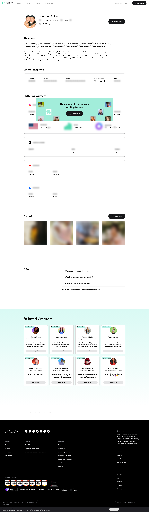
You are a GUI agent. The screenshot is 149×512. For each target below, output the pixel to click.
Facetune (119, 481)
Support (60, 466)
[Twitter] (41, 431)
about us (119, 455)
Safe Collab (28, 445)
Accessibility (34, 500)
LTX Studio (119, 474)
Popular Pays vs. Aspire (64, 455)
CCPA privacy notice (8, 502)
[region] (74, 509)
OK (114, 509)
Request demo (139, 3)
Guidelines (5, 500)
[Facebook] (30, 431)
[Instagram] (26, 431)
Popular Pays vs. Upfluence (65, 452)
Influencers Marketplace (32, 448)
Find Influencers (48, 3)
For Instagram (9, 445)
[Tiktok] (33, 431)
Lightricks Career (121, 462)
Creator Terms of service (31, 502)
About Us (60, 463)
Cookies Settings (46, 510)
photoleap (119, 485)
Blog (59, 445)
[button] (20, 3)
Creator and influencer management (35, 452)
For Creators (8, 455)
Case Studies (61, 448)
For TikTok (7, 448)
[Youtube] (37, 431)
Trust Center (6, 504)
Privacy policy (27, 500)
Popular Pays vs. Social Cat (65, 459)
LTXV (118, 478)
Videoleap (119, 489)
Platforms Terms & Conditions (16, 500)
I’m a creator (118, 3)
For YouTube (8, 452)
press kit (119, 459)
